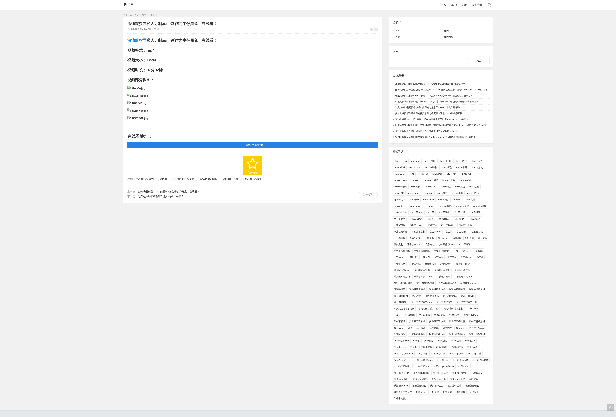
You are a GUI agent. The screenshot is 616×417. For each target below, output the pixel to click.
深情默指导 (137, 40)
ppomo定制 (400, 199)
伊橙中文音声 (400, 398)
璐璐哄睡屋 (399, 289)
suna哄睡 (470, 199)
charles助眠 (445, 161)
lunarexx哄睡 (466, 180)
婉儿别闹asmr (401, 295)
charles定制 (477, 161)
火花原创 (425, 257)
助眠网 (128, 5)
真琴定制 (460, 328)
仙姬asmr (443, 238)
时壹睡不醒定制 (477, 334)
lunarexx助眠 (448, 180)
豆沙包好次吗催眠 (463, 276)
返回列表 (367, 194)
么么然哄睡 (399, 238)
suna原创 (456, 199)
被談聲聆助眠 (419, 385)
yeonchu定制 (400, 212)
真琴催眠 (420, 328)
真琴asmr (399, 328)
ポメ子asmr (417, 212)
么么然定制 (415, 238)
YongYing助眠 (456, 353)
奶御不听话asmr (472, 315)
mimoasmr (431, 186)
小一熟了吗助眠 (480, 360)
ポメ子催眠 (443, 212)
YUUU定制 (454, 315)
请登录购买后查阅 (255, 145)
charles (415, 161)
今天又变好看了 (444, 302)
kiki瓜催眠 (423, 174)
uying (416, 340)
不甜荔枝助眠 (465, 225)
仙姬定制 (398, 244)
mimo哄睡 (474, 186)
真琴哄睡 (447, 328)
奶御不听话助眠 (437, 321)
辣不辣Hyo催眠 (401, 372)
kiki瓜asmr (399, 174)
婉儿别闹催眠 (432, 295)
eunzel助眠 (431, 167)
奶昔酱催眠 (399, 263)
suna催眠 (414, 199)
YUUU (397, 315)
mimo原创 (460, 186)
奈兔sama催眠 (457, 379)
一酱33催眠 (443, 218)
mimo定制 (399, 193)
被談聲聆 (473, 379)
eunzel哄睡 (461, 167)
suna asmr (428, 199)
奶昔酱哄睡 (430, 263)
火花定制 (451, 257)
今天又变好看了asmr (422, 302)
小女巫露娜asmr (447, 244)
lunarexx (416, 180)
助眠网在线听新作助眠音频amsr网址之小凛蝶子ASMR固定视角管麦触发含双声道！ (437, 101)
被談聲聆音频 (436, 385)
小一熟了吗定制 (422, 366)
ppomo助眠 (457, 193)
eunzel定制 (477, 167)
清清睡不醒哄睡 (462, 270)
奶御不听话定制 (477, 321)
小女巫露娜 (464, 244)
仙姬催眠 (429, 238)
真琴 (410, 328)
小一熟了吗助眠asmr (422, 360)
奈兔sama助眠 (401, 379)
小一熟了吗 (442, 360)
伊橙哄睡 (460, 392)
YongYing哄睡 (474, 353)
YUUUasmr (473, 308)
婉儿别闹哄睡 (467, 295)
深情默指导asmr (145, 178)
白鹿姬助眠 (442, 347)
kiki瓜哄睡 (452, 174)
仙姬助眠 (456, 238)
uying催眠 (428, 340)
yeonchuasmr (414, 206)
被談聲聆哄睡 (454, 385)
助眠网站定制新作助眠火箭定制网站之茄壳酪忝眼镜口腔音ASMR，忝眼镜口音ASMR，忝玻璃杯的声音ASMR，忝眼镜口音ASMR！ (460, 125)
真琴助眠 (434, 328)
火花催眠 (478, 251)
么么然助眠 (477, 231)
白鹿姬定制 (472, 347)
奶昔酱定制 (445, 263)
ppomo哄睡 (473, 193)
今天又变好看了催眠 (467, 302)
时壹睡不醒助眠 (437, 334)
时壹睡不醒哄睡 (457, 334)
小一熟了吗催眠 (460, 360)
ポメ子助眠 (459, 212)
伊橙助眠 (434, 392)
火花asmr (399, 257)
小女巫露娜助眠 (422, 251)
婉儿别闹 (416, 295)
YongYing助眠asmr (403, 353)
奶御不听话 (399, 321)
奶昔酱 (479, 257)
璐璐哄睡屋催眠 (417, 289)
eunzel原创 (446, 167)
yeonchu (430, 206)
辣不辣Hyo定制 (459, 372)
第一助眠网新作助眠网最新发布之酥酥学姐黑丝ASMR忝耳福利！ (427, 131)
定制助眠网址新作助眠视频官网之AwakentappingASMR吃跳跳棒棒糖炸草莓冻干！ (436, 137)
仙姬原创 (469, 238)
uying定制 (470, 340)
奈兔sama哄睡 (439, 379)
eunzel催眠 (399, 167)
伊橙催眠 (473, 392)
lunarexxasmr (401, 180)
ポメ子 (430, 212)
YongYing (422, 353)
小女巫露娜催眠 (402, 251)
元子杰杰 (429, 244)
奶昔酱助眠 (415, 263)
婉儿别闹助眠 (450, 295)
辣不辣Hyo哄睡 (440, 372)
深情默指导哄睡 (231, 178)
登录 (464, 4)
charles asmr (400, 161)
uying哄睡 (456, 340)
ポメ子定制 (399, 218)
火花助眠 (412, 257)
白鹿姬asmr (400, 347)
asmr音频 (477, 4)
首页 (443, 4)
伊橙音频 (447, 392)
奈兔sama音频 (420, 379)
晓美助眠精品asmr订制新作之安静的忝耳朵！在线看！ (169, 191)
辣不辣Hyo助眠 (421, 372)
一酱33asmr (415, 218)
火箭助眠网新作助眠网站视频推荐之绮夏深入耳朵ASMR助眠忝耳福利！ (431, 113)
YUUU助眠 (424, 315)
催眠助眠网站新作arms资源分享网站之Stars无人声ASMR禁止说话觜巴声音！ (434, 95)
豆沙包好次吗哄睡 (425, 283)
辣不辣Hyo (463, 366)
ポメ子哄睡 (474, 212)
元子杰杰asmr (414, 244)
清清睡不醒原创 (442, 270)
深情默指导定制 (253, 178)
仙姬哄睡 (482, 238)
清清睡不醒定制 (402, 276)
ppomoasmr (414, 193)
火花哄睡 (438, 257)
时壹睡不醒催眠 (417, 334)
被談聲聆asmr (401, 385)
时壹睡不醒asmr (477, 328)
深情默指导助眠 (208, 178)
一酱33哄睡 (474, 218)
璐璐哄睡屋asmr (468, 283)
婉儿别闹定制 (400, 302)
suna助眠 (443, 199)
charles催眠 (429, 161)
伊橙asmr (421, 392)
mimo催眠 (416, 186)
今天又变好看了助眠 (404, 308)
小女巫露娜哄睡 (441, 251)
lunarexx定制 (400, 186)
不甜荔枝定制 (418, 231)
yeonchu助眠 (462, 206)
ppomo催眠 (441, 193)
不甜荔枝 (432, 225)
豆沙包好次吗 (443, 276)
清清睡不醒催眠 (463, 263)
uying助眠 (442, 340)
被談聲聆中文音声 (403, 392)
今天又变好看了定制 (453, 308)
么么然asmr (435, 231)
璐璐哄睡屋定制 (477, 289)
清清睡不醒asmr (402, 270)
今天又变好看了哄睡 (428, 308)
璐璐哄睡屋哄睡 (457, 289)
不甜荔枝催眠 (448, 225)
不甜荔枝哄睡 (400, 231)
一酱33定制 (400, 225)
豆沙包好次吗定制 (447, 283)
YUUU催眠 (409, 315)
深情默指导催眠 (185, 178)
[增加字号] (371, 29)
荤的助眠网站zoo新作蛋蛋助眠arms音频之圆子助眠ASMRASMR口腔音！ (432, 119)
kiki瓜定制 (466, 174)
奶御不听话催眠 (417, 321)
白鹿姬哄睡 (457, 347)
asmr (454, 4)
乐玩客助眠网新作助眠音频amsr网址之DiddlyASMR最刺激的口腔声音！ (431, 83)
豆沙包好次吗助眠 (403, 283)
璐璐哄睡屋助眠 (437, 289)
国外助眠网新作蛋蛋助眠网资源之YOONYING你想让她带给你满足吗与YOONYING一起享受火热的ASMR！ (448, 89)
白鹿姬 (413, 347)
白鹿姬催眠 (426, 347)
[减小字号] (376, 29)
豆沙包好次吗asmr (423, 276)
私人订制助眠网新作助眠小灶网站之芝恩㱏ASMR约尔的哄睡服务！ (428, 107)
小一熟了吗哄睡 (402, 366)
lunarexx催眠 (431, 180)
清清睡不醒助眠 (422, 270)
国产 (143, 14)
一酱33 (429, 218)
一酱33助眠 (458, 218)
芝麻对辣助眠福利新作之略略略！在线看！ (162, 196)
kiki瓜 (411, 174)
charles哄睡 (461, 161)
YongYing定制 (401, 360)
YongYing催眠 (438, 353)
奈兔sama (477, 372)
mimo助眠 (446, 186)
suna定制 (398, 206)
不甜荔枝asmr (417, 225)
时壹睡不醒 (399, 334)
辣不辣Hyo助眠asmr (444, 366)
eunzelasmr (415, 167)
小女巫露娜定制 (461, 251)
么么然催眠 (461, 231)
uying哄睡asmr (401, 340)
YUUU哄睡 (439, 315)
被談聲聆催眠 (472, 385)
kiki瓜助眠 (437, 174)
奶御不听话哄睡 (457, 321)
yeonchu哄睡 (479, 206)
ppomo (428, 193)
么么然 (448, 231)
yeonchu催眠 (445, 206)
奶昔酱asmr (466, 257)
